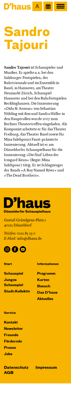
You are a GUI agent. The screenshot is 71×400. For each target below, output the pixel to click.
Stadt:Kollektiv (17, 291)
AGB (8, 373)
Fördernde (13, 341)
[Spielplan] (48, 6)
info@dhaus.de (29, 239)
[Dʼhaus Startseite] (17, 6)
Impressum (46, 368)
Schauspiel (13, 273)
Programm (46, 273)
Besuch (43, 286)
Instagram (7, 249)
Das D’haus (47, 292)
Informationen (48, 264)
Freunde (11, 335)
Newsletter (13, 329)
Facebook (15, 249)
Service (10, 312)
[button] (37, 6)
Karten (43, 280)
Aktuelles (45, 299)
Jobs (8, 354)
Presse (10, 348)
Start (8, 264)
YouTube (23, 249)
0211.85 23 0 (26, 233)
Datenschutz (16, 368)
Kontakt (11, 322)
